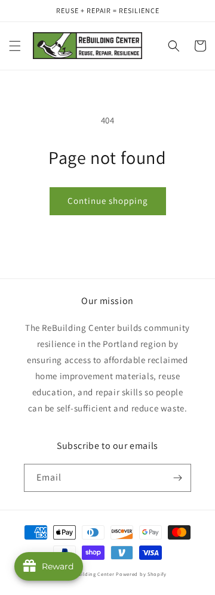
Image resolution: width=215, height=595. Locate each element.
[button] (15, 46)
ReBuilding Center (92, 574)
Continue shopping (107, 200)
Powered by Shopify (141, 574)
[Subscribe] (177, 478)
